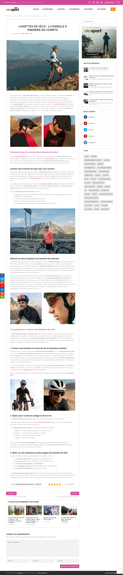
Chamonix (100, 164)
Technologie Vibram (106, 201)
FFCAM (86, 179)
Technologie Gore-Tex (105, 194)
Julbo (98, 103)
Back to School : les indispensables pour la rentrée (101, 76)
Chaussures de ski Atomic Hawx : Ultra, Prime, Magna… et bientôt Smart (33, 520)
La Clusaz (93, 179)
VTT (40, 264)
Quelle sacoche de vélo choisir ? (50, 518)
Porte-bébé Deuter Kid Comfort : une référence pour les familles (16, 520)
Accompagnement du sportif (24, 484)
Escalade (105, 175)
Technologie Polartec (91, 198)
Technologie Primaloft (91, 201)
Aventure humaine (90, 164)
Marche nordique (90, 186)
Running (104, 70)
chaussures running (90, 171)
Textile (97, 205)
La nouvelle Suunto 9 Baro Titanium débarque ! (68, 519)
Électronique (105, 209)
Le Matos (61, 9)
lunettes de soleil (44, 422)
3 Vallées (93, 156)
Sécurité (38, 484)
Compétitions (89, 175)
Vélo (27, 33)
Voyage (96, 209)
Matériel (99, 186)
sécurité (69, 95)
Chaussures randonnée (104, 167)
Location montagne (111, 573)
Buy (113, 9)
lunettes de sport (54, 262)
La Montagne (47, 9)
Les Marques (105, 93)
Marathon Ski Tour (98, 183)
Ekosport (20, 573)
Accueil (36, 9)
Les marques (74, 9)
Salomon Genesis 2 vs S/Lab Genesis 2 (100, 92)
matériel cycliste (20, 156)
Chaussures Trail (104, 171)
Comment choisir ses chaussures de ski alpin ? (30, 2)
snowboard (105, 190)
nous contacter (42, 573)
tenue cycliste (49, 158)
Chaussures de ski (90, 167)
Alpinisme (106, 160)
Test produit (88, 205)
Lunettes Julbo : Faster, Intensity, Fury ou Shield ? (101, 100)
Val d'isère (104, 205)
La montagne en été (104, 179)
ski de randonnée (94, 190)
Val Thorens (88, 209)
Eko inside (102, 9)
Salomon (111, 93)
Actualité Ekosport (101, 79)
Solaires (87, 194)
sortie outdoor (18, 104)
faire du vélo (43, 172)
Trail (108, 70)
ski (85, 190)
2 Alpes (87, 156)
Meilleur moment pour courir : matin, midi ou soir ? (101, 84)
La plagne (87, 183)
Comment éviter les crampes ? (98, 68)
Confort (97, 175)
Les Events (88, 9)
